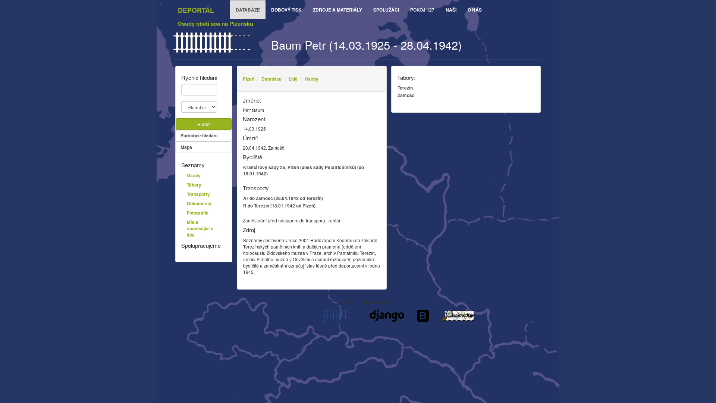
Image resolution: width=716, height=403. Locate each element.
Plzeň (248, 78)
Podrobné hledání (198, 135)
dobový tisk (286, 9)
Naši (451, 9)
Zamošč (406, 95)
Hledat (204, 124)
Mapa (186, 147)
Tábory (194, 184)
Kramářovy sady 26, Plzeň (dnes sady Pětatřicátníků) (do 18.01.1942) (303, 170)
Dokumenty (199, 203)
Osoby (311, 78)
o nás (475, 9)
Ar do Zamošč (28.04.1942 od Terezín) (283, 198)
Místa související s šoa (200, 228)
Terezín (405, 87)
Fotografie (197, 212)
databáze (248, 9)
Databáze (271, 78)
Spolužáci (386, 9)
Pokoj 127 (422, 9)
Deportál (196, 10)
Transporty (198, 194)
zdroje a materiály (337, 9)
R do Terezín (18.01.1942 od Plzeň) (279, 205)
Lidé (293, 78)
